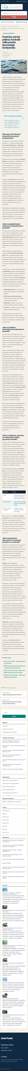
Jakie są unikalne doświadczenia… (12, 123)
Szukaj (14, 17)
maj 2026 (4, 813)
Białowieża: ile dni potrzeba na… (14, 801)
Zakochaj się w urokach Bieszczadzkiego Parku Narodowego (13, 963)
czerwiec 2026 (5, 810)
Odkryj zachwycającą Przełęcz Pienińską (11, 694)
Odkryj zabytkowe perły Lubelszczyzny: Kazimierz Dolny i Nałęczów (13, 1015)
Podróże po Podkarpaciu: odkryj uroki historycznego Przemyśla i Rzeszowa (10, 741)
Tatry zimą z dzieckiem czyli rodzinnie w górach (13, 982)
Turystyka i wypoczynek (7, 22)
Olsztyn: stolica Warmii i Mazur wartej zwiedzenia (13, 859)
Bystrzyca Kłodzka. (6, 863)
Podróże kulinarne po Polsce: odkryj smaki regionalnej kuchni (11, 765)
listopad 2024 (5, 832)
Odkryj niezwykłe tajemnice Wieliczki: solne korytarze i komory (12, 855)
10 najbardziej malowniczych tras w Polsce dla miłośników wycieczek (12, 928)
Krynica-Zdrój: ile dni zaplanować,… (10, 780)
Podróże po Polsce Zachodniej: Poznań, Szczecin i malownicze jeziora (13, 868)
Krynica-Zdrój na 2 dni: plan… (9, 786)
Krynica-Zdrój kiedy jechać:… (8, 789)
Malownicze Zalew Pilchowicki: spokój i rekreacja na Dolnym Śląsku (13, 911)
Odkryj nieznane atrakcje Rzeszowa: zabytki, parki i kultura (13, 760)
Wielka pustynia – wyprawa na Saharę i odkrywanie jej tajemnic (13, 746)
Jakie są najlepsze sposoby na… (12, 125)
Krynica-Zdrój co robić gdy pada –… (10, 792)
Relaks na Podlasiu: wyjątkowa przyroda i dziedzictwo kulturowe (11, 755)
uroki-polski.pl (7, 55)
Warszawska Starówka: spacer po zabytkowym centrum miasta (13, 841)
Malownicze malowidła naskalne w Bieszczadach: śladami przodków (13, 751)
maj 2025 (4, 829)
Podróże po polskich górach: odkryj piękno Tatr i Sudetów (13, 877)
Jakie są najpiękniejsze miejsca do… (12, 122)
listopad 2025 (5, 823)
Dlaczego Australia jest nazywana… (12, 120)
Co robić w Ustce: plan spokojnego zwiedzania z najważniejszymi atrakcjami (13, 846)
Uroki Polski (7, 1038)
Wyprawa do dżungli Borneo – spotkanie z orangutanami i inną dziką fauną (11, 893)
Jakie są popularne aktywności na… (12, 127)
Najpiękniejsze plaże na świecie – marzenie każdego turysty (12, 850)
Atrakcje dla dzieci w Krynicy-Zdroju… (10, 783)
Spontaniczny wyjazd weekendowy (10, 998)
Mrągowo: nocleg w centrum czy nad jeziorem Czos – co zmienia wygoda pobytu (13, 946)
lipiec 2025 (4, 826)
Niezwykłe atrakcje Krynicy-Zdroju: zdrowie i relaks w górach (13, 872)
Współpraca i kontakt (21, 1)
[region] (14, 501)
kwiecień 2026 (5, 816)
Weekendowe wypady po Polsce (9, 732)
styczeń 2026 (5, 819)
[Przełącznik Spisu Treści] (22, 118)
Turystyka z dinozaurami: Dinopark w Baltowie (12, 769)
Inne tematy (5, 726)
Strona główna (4, 26)
